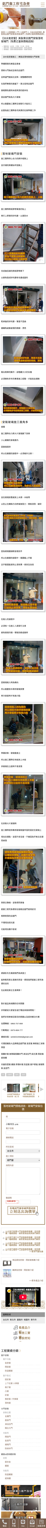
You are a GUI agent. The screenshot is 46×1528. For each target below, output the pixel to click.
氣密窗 (8, 1363)
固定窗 (8, 1379)
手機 (14, 1526)
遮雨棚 (8, 1478)
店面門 (24, 32)
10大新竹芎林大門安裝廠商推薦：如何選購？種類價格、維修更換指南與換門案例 (22, 1244)
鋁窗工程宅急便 (16, 4)
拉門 (17, 1074)
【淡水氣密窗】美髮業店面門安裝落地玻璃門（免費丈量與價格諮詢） (23, 33)
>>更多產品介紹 (36, 1281)
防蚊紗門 (9, 1448)
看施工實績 (24, 1335)
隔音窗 (8, 1367)
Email (32, 1526)
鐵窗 (7, 1466)
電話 (5, 1526)
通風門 (8, 1445)
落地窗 (8, 1403)
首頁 (3, 32)
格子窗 (8, 1387)
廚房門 (8, 1420)
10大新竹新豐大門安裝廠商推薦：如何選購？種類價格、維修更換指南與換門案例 (22, 1232)
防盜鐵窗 (9, 1371)
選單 (43, 4)
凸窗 (7, 1391)
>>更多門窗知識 (36, 1252)
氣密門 (8, 1441)
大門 (23, 1074)
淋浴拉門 (9, 1424)
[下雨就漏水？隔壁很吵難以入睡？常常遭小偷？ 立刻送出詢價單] (23, 1211)
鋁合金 (8, 1462)
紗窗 (7, 1395)
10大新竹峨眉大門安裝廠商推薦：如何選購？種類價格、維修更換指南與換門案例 (22, 1250)
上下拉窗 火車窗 (12, 1383)
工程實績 (11, 32)
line (23, 1526)
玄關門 (8, 1416)
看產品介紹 (24, 1330)
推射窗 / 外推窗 (11, 1399)
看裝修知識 (24, 1340)
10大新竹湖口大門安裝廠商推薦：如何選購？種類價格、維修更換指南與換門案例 (22, 1238)
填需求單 (41, 1526)
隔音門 (8, 1437)
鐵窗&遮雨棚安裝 (8, 1454)
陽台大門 (9, 1428)
